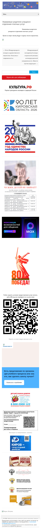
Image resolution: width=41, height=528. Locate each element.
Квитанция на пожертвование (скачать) (20, 432)
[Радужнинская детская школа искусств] (20, 8)
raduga (10, 27)
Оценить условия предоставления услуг (20, 339)
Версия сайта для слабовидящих (16, 77)
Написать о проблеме (14, 382)
